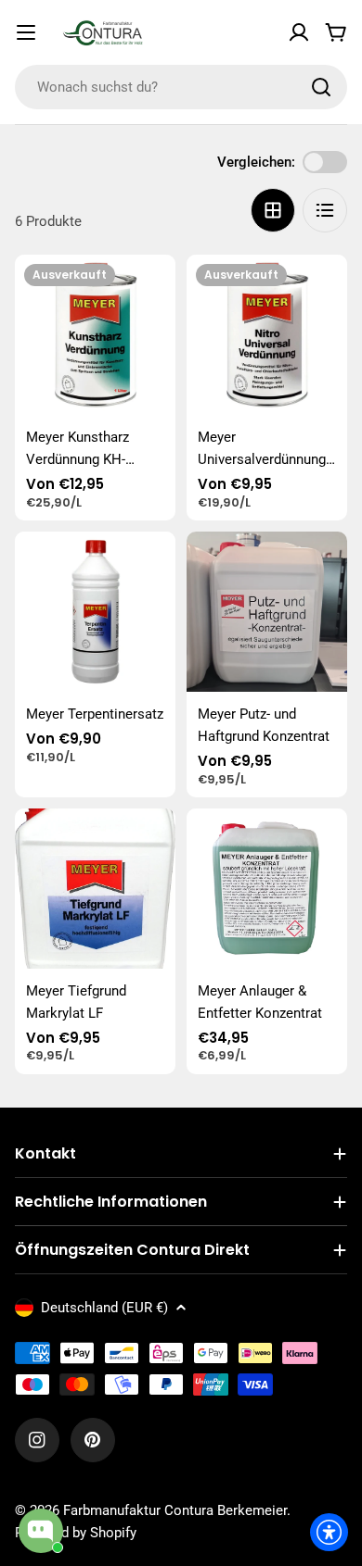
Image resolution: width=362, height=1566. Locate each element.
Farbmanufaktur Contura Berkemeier (175, 1510)
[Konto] (299, 32)
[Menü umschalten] (26, 32)
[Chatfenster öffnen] (41, 1531)
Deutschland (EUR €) (104, 1307)
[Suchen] (321, 87)
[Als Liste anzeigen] (325, 210)
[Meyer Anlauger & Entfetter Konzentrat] (267, 888)
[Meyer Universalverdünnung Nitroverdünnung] (267, 335)
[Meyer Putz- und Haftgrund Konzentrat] (267, 612)
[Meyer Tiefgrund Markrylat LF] (95, 888)
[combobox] (181, 87)
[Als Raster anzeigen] (273, 210)
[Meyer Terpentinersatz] (95, 612)
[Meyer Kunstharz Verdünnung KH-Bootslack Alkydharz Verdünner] (95, 335)
